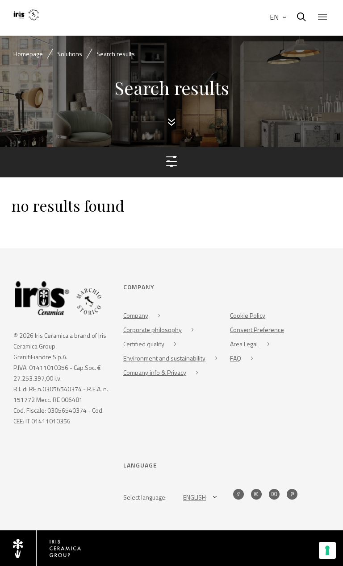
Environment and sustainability (164, 358)
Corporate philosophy (152, 329)
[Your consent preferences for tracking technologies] (327, 550)
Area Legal (244, 344)
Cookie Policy (247, 315)
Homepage (28, 53)
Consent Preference (257, 329)
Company (135, 315)
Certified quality (143, 344)
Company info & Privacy (154, 372)
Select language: (145, 497)
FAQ (235, 358)
